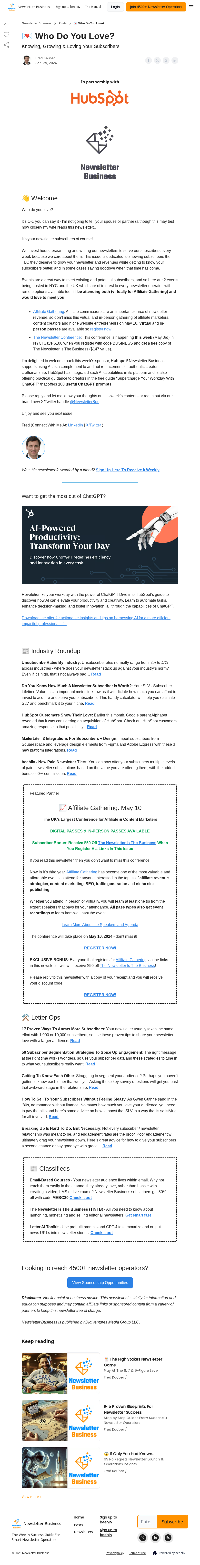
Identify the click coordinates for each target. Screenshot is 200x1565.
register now (100, 329)
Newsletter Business (36, 23)
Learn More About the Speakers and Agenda (100, 925)
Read (72, 774)
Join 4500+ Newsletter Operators (156, 6)
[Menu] (191, 6)
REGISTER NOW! (100, 948)
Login (115, 6)
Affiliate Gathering (48, 311)
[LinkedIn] (155, 1537)
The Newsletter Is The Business (127, 966)
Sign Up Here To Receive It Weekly (128, 470)
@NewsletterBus (84, 402)
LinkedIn (75, 425)
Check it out (81, 1198)
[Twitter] (142, 1537)
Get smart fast (138, 1215)
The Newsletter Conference (57, 337)
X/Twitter (93, 425)
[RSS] (168, 1537)
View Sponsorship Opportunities (100, 1283)
